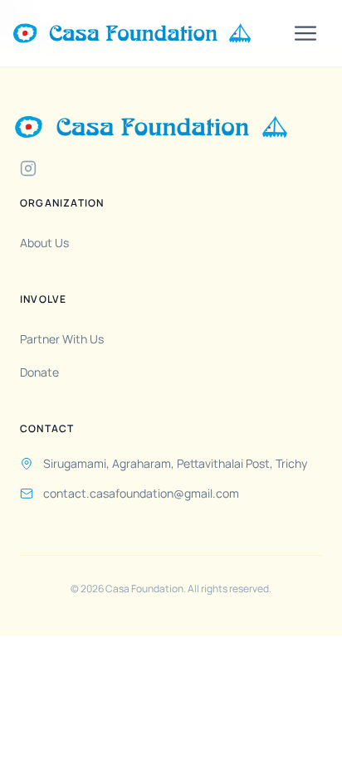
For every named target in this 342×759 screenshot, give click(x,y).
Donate (39, 372)
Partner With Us (62, 339)
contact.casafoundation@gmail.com (141, 493)
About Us (44, 243)
